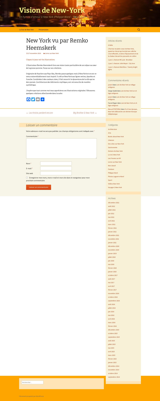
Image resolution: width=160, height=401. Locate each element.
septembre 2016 (114, 301)
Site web (29, 173)
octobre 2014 (112, 373)
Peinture (111, 169)
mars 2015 (111, 355)
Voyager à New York (115, 187)
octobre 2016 (112, 297)
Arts (109, 133)
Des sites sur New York (116, 144)
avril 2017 (111, 286)
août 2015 (111, 341)
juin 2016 (111, 312)
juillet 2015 (111, 344)
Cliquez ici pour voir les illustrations (40, 59)
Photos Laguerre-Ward (116, 176)
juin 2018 (111, 261)
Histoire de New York (115, 151)
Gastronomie (112, 147)
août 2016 (111, 304)
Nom (28, 163)
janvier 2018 (112, 272)
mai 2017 (111, 282)
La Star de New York (26, 29)
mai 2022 (111, 217)
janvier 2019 (112, 253)
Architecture (112, 129)
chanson (111, 140)
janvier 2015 (112, 362)
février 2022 (112, 228)
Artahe (110, 45)
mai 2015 (111, 348)
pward (110, 85)
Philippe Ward (113, 173)
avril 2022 (111, 221)
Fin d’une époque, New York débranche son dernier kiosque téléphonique (122, 111)
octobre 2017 (112, 275)
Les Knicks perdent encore (39, 112)
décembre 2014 (113, 366)
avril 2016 (111, 319)
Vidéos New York (114, 184)
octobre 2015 (112, 333)
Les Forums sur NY (114, 158)
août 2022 (111, 206)
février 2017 (112, 290)
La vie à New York (114, 155)
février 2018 (112, 268)
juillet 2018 (111, 257)
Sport (110, 180)
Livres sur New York (52, 53)
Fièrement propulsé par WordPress (31, 396)
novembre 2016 (113, 293)
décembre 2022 (113, 203)
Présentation (43, 29)
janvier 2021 (112, 243)
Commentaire (32, 136)
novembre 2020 (113, 250)
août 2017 (111, 279)
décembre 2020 (113, 246)
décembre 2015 (113, 330)
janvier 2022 (112, 232)
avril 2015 (111, 351)
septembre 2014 (114, 377)
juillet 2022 (111, 210)
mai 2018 (111, 264)
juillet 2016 (111, 308)
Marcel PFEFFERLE (114, 109)
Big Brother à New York (85, 112)
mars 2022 (111, 224)
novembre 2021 (113, 239)
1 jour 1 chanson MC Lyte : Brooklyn (120, 60)
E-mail (29, 168)
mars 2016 (111, 322)
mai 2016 (111, 315)
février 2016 (112, 326)
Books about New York (116, 136)
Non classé (112, 166)
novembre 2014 (113, 370)
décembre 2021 (113, 235)
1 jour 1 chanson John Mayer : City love (121, 63)
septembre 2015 (114, 337)
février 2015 (112, 359)
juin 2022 (111, 213)
